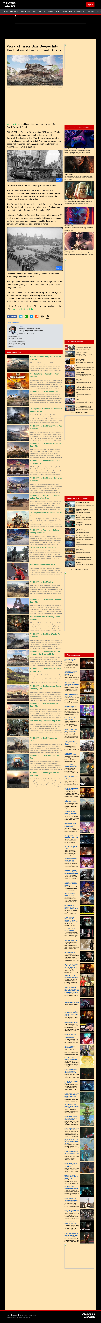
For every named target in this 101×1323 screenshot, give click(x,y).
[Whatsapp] (26, 316)
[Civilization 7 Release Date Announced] (87, 815)
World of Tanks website (23, 309)
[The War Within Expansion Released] (87, 886)
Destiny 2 (78, 516)
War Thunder (79, 556)
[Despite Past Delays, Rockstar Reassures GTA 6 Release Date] (87, 827)
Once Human (79, 522)
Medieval (91, 11)
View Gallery (57, 180)
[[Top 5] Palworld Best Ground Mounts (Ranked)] (87, 1202)
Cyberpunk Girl (69, 225)
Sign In (90, 4)
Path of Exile (79, 529)
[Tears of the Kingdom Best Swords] (87, 1132)
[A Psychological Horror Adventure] (87, 757)
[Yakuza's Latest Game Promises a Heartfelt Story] (87, 733)
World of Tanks (13, 124)
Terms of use (32, 1315)
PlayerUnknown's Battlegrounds (84, 536)
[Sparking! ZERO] (87, 710)
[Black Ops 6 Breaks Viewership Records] (87, 675)
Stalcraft (78, 542)
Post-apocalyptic (80, 11)
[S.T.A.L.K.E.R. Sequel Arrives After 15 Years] (87, 769)
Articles (64, 11)
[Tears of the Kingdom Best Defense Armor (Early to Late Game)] (87, 1097)
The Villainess (69, 174)
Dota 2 (77, 392)
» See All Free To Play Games (79, 412)
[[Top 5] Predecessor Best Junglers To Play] (87, 1214)
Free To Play (25, 11)
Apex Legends (80, 346)
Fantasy (50, 11)
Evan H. (11, 87)
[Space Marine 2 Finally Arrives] (87, 745)
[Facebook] (12, 316)
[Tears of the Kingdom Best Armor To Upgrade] (87, 1167)
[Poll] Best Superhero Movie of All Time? (76, 200)
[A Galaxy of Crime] (87, 898)
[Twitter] (31, 316)
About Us (15, 1315)
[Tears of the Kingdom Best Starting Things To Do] (87, 1073)
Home (6, 11)
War (70, 11)
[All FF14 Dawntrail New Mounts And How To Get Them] (87, 980)
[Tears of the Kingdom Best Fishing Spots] (87, 1155)
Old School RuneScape (82, 509)
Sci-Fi (57, 11)
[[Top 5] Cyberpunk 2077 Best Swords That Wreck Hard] (87, 1237)
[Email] (42, 316)
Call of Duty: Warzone (81, 352)
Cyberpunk (42, 11)
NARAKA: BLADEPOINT (82, 502)
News (34, 11)
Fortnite (78, 366)
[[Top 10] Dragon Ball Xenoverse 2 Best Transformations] (87, 1038)
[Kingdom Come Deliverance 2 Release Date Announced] (87, 804)
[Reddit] (36, 316)
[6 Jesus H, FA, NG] (87, 944)
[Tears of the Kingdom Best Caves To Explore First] (87, 1179)
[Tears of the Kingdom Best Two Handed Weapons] (87, 1120)
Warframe (78, 562)
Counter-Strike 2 (80, 359)
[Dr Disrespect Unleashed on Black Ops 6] (87, 687)
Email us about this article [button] (13, 322)
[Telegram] (20, 316)
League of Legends (81, 386)
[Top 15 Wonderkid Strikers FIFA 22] (87, 1050)
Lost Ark (78, 399)
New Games (14, 11)
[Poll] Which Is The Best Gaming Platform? (77, 149)
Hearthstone (79, 379)
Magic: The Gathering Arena (83, 406)
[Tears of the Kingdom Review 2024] (87, 1062)
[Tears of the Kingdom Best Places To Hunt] (87, 1144)
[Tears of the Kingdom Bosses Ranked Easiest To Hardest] (87, 1109)
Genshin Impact (80, 372)
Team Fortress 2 (80, 549)
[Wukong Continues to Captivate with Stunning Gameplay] (87, 874)
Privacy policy (23, 1315)
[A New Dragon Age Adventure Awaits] (87, 862)
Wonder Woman (69, 251)
